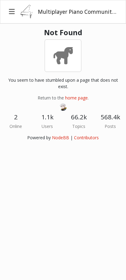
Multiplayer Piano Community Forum (77, 11)
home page (76, 98)
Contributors (86, 137)
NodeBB (60, 137)
